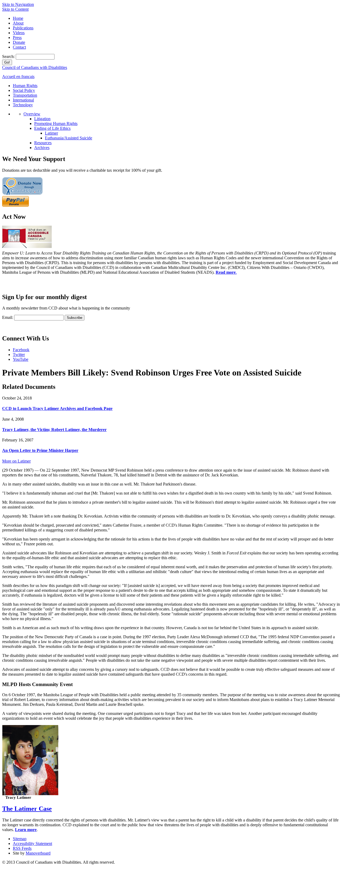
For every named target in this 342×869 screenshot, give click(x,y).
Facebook (21, 349)
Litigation (42, 118)
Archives (41, 147)
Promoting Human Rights (55, 123)
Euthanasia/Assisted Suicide (68, 138)
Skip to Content (15, 9)
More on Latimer (16, 461)
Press (17, 37)
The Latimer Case (27, 808)
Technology (23, 105)
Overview (32, 114)
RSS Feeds (22, 848)
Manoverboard (38, 853)
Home (18, 18)
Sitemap (19, 838)
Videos (19, 32)
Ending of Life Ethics (52, 128)
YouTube (20, 359)
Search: (9, 56)
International (23, 100)
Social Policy (24, 90)
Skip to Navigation (18, 4)
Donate (19, 42)
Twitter (19, 354)
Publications (23, 28)
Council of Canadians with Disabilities (34, 67)
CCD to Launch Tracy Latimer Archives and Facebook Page (57, 408)
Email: (7, 317)
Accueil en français (18, 76)
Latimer (51, 133)
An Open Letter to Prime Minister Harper (40, 450)
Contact (19, 47)
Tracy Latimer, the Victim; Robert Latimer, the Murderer (54, 429)
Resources (43, 142)
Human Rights (25, 85)
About (18, 23)
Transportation (25, 95)
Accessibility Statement (32, 843)
